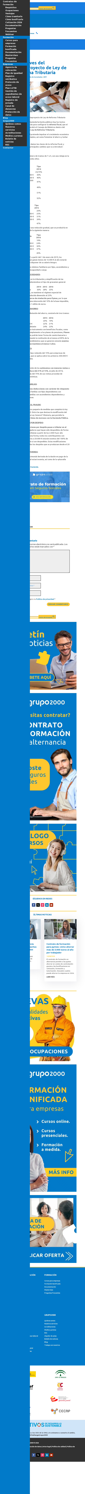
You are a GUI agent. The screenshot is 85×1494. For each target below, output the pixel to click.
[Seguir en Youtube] (51, 905)
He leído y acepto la (36, 599)
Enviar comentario (58, 604)
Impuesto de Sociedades (33, 77)
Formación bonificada (52, 1284)
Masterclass (48, 1290)
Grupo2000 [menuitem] (8, 121)
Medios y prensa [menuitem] (13, 136)
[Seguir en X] (38, 905)
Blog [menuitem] (5, 118)
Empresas (30, 33)
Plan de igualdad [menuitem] (14, 73)
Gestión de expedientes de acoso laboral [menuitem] (13, 94)
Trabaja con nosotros (52, 1345)
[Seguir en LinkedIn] (47, 905)
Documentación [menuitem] (13, 25)
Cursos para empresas (52, 1281)
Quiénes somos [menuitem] (13, 124)
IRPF (45, 77)
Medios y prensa (50, 1330)
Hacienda (34, 467)
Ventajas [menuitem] (10, 13)
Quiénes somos (49, 1321)
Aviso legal (47, 1446)
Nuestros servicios (51, 1324)
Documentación (50, 1287)
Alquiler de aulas (50, 1336)
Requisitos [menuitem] (11, 7)
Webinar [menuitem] (9, 34)
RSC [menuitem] (7, 145)
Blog (46, 1342)
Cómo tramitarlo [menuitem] (13, 16)
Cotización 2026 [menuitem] (13, 22)
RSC (45, 1333)
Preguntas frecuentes (52, 1293)
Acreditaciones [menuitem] (13, 133)
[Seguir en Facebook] (33, 905)
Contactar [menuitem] (8, 148)
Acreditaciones (49, 1327)
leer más (50, 977)
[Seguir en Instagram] (42, 905)
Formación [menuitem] (8, 37)
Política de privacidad (45, 599)
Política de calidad (59, 1446)
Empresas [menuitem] (8, 64)
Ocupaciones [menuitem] (12, 10)
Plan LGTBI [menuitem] (11, 88)
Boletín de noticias (51, 1339)
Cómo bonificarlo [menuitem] (14, 19)
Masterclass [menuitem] (11, 55)
